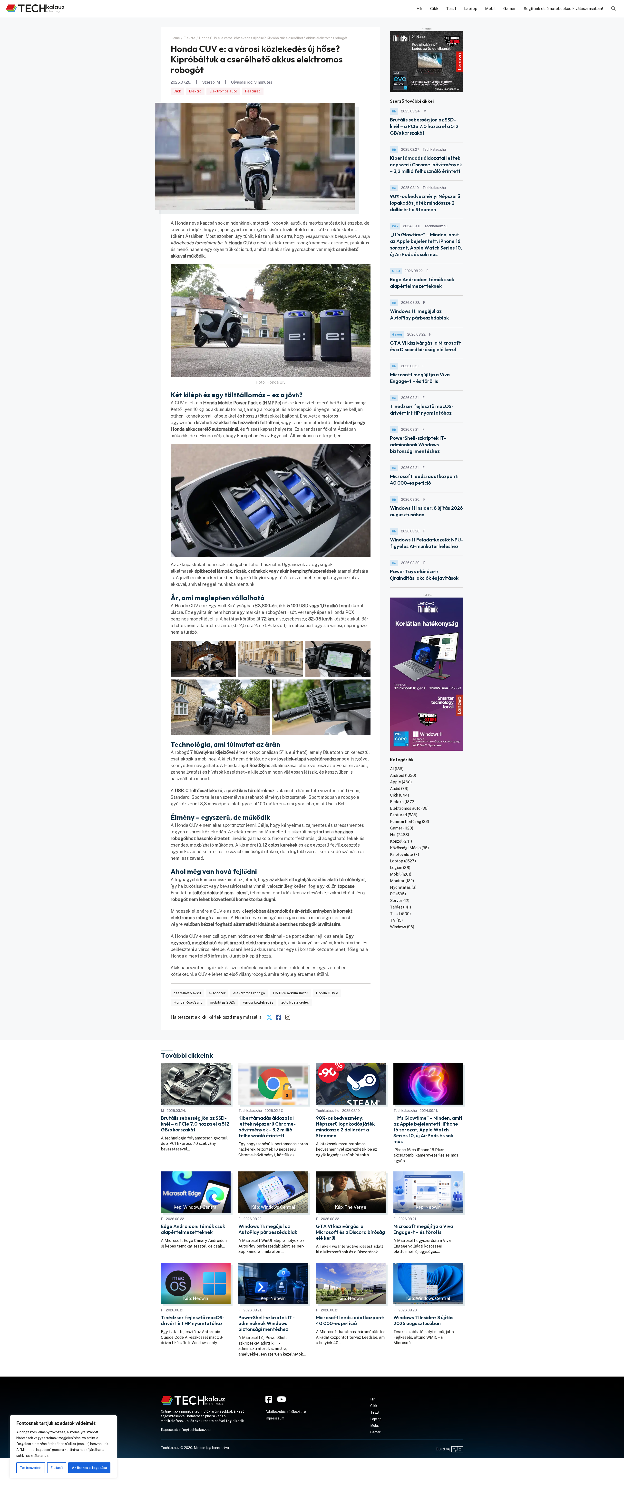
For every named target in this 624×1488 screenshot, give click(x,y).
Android (397, 775)
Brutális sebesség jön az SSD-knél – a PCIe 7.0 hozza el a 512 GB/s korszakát (424, 126)
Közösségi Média (405, 848)
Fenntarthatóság (405, 821)
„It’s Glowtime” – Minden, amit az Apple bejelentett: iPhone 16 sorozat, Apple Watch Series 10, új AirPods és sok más (427, 1129)
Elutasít (56, 1468)
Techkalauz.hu (250, 1111)
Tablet (396, 907)
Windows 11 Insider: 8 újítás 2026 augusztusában (423, 1320)
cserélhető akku (187, 993)
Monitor (397, 881)
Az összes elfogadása (89, 1468)
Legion (396, 867)
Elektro (195, 91)
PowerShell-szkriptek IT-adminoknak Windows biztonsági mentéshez (418, 444)
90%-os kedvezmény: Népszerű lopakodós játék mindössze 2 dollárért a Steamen (425, 202)
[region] (63, 1446)
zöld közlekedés (295, 1002)
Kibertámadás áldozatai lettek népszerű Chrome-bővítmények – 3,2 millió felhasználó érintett (426, 164)
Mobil (490, 8)
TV (393, 920)
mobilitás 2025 (222, 1002)
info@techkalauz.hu (195, 1430)
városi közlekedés (258, 1002)
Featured (253, 91)
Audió (395, 788)
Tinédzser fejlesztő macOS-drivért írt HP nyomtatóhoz (192, 1320)
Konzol (396, 841)
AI (392, 769)
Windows (398, 927)
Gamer (509, 8)
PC (392, 894)
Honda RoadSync (188, 1002)
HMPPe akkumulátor (290, 993)
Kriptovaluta (401, 854)
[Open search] (613, 8)
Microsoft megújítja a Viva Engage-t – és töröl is (423, 1229)
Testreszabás (30, 1468)
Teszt (451, 8)
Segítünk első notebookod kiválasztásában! (563, 8)
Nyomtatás (400, 887)
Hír (419, 8)
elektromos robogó (249, 993)
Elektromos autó (223, 91)
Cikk (434, 8)
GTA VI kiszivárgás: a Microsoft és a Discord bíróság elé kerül (350, 1232)
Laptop (470, 8)
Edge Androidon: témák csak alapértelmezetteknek (193, 1229)
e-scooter (217, 993)
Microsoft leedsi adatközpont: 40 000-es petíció (350, 1320)
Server (396, 900)
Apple (395, 782)
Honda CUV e (327, 993)
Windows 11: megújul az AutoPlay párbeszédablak (267, 1229)
